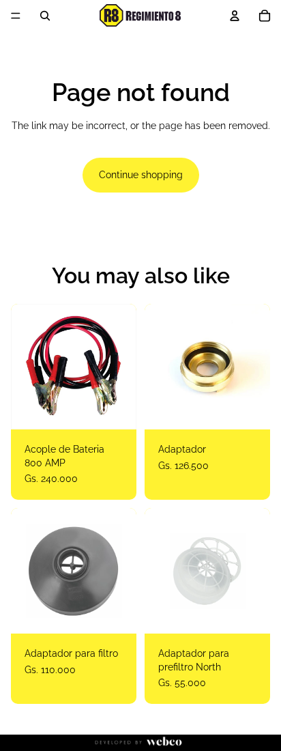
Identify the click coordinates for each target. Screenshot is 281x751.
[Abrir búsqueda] (45, 16)
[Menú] (15, 15)
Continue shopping (141, 174)
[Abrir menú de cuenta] (235, 16)
